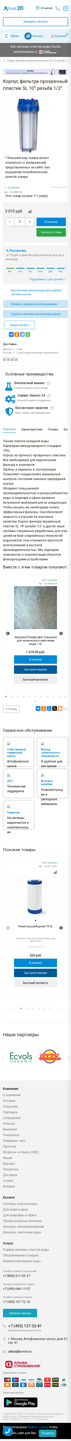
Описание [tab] (9, 429)
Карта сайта (10, 1416)
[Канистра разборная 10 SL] (35, 896)
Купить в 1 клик (51, 232)
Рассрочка (10, 1169)
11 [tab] (65, 696)
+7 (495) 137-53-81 (25, 1326)
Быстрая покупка (35, 669)
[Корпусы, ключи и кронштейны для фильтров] (4, 60)
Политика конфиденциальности (36, 1416)
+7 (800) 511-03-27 (16, 1276)
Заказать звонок (35, 21)
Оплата (8, 1181)
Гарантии (9, 1146)
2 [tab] (12, 696)
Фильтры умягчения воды (22, 1232)
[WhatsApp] (27, 334)
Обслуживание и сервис (21, 1255)
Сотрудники (12, 1118)
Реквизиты (11, 1135)
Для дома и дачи (15, 1209)
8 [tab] (47, 696)
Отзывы (9, 1123)
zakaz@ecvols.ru (20, 1351)
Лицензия (10, 1106)
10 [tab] (59, 696)
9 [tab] (53, 696)
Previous (8, 634)
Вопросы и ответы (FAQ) (21, 1152)
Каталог (38, 36)
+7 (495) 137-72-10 (16, 1302)
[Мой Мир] (49, 708)
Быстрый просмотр (35, 679)
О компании (12, 1095)
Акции (7, 1158)
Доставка (10, 1175)
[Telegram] (22, 334)
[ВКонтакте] (11, 334)
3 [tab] (18, 696)
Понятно (47, 1433)
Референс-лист (14, 1141)
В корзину (51, 221)
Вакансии (10, 1129)
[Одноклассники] (16, 334)
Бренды (9, 1163)
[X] (54, 708)
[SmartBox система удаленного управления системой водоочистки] (35, 72)
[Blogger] (60, 708)
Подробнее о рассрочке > (47, 279)
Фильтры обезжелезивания (23, 1226)
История (9, 1101)
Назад (12, 709)
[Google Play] (20, 1402)
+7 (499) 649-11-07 (16, 1289)
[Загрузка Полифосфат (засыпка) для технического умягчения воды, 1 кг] (35, 607)
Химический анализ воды (22, 1261)
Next (61, 634)
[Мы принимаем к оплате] (35, 1382)
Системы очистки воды (20, 1204)
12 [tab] (35, 702)
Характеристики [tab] (31, 429)
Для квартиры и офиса (19, 1215)
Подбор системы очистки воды (26, 1250)
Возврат (9, 1186)
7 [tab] (41, 696)
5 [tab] (30, 696)
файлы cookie (37, 1427)
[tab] (35, 920)
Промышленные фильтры (22, 1221)
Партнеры (10, 1112)
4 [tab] (24, 696)
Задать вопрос (19, 325)
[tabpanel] (35, 634)
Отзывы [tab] (53, 429)
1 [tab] (6, 696)
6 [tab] (35, 696)
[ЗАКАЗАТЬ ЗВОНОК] (8, 1431)
